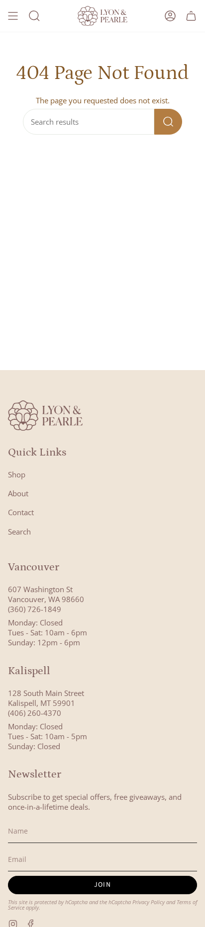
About (18, 493)
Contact (21, 512)
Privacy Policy (148, 902)
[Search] (168, 122)
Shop (16, 474)
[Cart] (191, 15)
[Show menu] (13, 15)
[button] (34, 15)
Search (19, 532)
